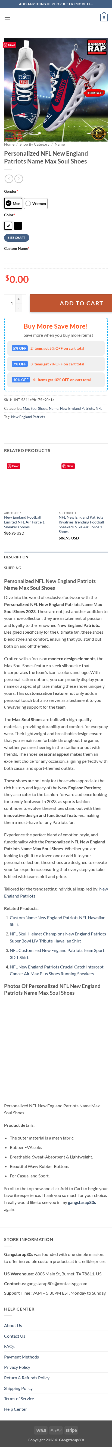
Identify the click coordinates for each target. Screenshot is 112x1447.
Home (9, 144)
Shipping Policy (18, 1388)
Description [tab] (16, 557)
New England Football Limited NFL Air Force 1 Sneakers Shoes (24, 522)
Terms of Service (19, 1398)
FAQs (9, 1346)
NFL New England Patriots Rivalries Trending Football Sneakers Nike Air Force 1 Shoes (81, 524)
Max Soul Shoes (35, 408)
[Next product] (9, 179)
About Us (13, 1325)
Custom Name (16, 248)
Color (9, 214)
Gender (11, 191)
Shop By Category (34, 144)
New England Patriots (77, 408)
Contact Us (14, 1335)
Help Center (15, 1409)
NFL (99, 408)
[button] (7, 17)
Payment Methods (21, 1356)
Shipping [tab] (12, 568)
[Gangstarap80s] (56, 17)
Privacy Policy (17, 1367)
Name (60, 144)
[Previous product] (18, 179)
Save (11, 45)
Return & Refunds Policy (26, 1377)
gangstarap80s (82, 1202)
